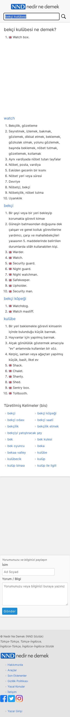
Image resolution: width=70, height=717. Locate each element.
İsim (5, 565)
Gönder (10, 611)
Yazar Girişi (15, 711)
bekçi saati (45, 420)
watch (9, 118)
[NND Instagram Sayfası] (19, 701)
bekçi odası (15, 420)
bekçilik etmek (48, 426)
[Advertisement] (35, 77)
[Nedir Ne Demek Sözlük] (35, 7)
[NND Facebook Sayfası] (4, 701)
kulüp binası (16, 465)
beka (41, 446)
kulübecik (14, 459)
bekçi (8, 205)
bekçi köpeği (15, 298)
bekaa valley (16, 452)
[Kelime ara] (63, 16)
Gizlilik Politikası (18, 681)
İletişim (12, 692)
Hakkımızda (15, 664)
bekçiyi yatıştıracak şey (24, 433)
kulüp (41, 459)
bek (10, 439)
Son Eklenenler (17, 675)
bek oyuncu (15, 446)
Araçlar (12, 670)
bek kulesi (44, 439)
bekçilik (13, 426)
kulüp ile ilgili (46, 465)
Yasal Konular (16, 686)
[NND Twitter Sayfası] (12, 701)
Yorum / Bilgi (11, 579)
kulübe (10, 318)
